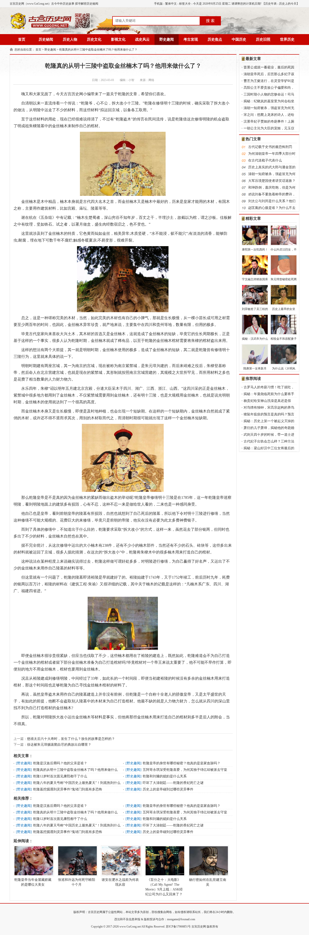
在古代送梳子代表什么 (265, 160)
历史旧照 (263, 39)
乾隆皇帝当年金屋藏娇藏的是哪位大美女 (32, 882)
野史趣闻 (166, 39)
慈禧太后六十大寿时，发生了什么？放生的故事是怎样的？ (71, 739)
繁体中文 (171, 3)
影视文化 (118, 39)
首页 (21, 39)
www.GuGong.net (130, 926)
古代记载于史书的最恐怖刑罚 (270, 147)
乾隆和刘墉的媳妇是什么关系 (165, 776)
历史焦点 (215, 39)
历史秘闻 (46, 39)
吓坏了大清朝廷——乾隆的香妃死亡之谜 (173, 783)
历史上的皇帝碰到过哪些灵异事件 (168, 789)
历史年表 (271, 3)
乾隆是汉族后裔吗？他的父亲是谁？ (60, 763)
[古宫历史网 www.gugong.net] (52, 28)
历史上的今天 (287, 3)
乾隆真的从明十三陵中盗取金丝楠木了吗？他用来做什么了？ (98, 49)
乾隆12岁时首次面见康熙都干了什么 (60, 776)
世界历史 (287, 39)
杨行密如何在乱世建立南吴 (207, 882)
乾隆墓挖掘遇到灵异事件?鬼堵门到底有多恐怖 (67, 789)
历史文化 (94, 39)
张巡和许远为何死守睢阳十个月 (76, 882)
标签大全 (185, 3)
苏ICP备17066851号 (178, 926)
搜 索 (210, 21)
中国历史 (239, 39)
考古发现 (190, 39)
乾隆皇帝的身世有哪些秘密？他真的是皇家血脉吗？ (181, 763)
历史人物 (70, 39)
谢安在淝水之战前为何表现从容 (120, 882)
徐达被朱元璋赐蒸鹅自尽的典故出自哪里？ (59, 744)
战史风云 (142, 39)
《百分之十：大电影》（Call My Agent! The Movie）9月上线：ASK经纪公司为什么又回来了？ (164, 887)
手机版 (158, 3)
